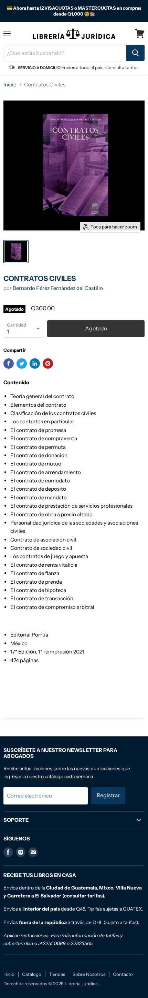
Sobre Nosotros (89, 974)
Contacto (123, 974)
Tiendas (57, 974)
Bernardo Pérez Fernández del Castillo (58, 288)
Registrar (108, 795)
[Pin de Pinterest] (48, 363)
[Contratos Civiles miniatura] (16, 252)
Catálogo (31, 974)
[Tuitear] (22, 363)
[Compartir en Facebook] (8, 363)
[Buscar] (135, 53)
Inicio (10, 84)
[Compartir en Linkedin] (35, 363)
